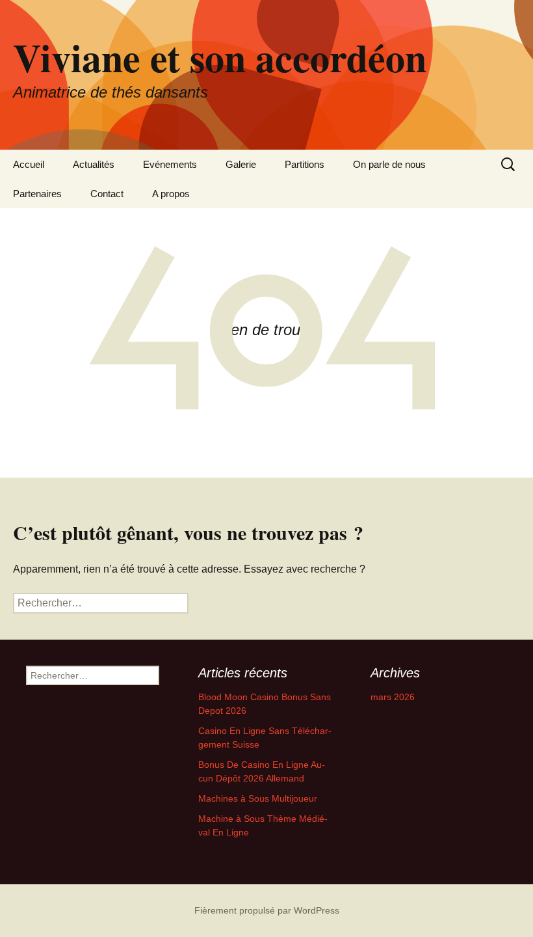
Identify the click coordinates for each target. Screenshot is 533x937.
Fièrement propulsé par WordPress (266, 910)
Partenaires (37, 193)
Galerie (241, 164)
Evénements (170, 164)
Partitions (304, 164)
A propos (171, 193)
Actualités (93, 164)
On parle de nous (389, 164)
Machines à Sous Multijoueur (257, 798)
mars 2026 (392, 697)
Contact (107, 193)
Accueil (28, 164)
